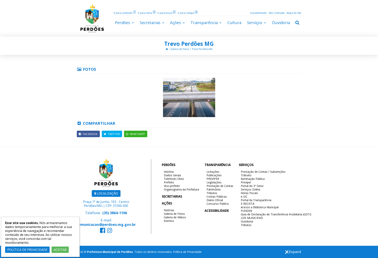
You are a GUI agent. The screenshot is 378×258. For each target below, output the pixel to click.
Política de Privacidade (187, 252)
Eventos (169, 221)
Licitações (213, 172)
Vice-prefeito (172, 186)
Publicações (214, 175)
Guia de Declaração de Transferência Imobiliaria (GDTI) (276, 214)
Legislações (214, 182)
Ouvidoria (247, 221)
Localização (107, 193)
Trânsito (246, 175)
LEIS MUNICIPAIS (252, 218)
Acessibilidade (258, 13)
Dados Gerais (172, 175)
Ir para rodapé (187, 13)
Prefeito (169, 182)
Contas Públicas (217, 196)
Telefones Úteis (174, 179)
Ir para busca (166, 13)
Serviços (255, 22)
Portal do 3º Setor (252, 186)
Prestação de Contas (220, 186)
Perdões (123, 22)
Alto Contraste (277, 13)
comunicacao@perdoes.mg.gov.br (106, 224)
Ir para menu (146, 13)
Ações (176, 22)
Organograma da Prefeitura (181, 189)
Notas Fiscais (249, 193)
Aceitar (60, 250)
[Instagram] (109, 231)
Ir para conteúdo (124, 13)
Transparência (205, 22)
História (169, 172)
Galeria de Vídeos (175, 217)
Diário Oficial (215, 200)
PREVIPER (213, 179)
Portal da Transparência (256, 200)
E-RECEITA (247, 203)
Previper (246, 182)
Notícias (169, 210)
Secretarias (150, 22)
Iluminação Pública (253, 179)
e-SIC (244, 196)
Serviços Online (250, 189)
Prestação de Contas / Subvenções (263, 172)
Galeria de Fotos (179, 49)
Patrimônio (214, 189)
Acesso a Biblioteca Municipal (260, 207)
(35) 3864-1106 (114, 212)
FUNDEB (246, 211)
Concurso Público (218, 203)
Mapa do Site (294, 13)
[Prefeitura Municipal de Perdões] (92, 18)
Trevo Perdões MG (189, 43)
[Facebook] (102, 231)
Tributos (212, 193)
